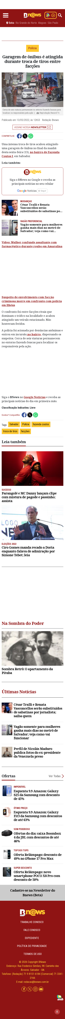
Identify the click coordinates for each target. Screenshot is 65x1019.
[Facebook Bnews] (24, 989)
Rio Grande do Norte (26, 23)
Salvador (14, 424)
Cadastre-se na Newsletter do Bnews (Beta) (32, 892)
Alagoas (42, 23)
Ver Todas (55, 776)
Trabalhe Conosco (32, 922)
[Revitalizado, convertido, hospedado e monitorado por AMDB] (60, 997)
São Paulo (53, 23)
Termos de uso (33, 954)
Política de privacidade (32, 946)
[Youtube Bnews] (41, 989)
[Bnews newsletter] (32, 127)
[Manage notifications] (57, 1011)
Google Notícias (35, 397)
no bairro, (34, 334)
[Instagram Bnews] (35, 989)
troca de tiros (10, 431)
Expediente (32, 938)
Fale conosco (32, 930)
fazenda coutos (41, 424)
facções (25, 431)
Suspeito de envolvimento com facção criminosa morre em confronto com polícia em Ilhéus (32, 301)
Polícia (25, 424)
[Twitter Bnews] (30, 989)
